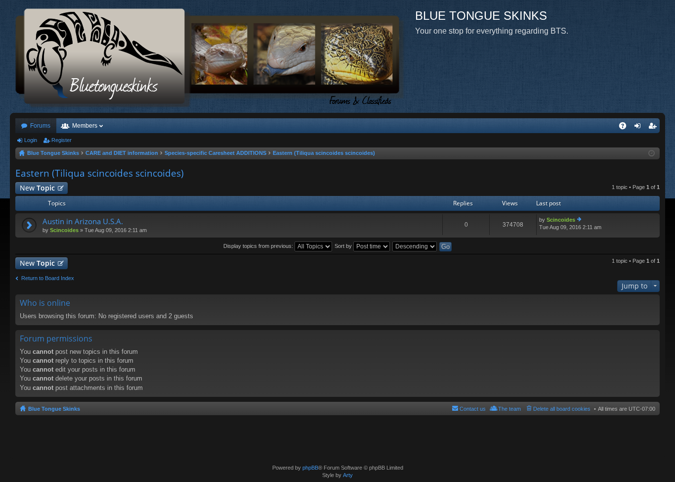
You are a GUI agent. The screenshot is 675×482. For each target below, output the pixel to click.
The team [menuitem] (509, 409)
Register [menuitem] (654, 127)
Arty (348, 475)
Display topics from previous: (259, 246)
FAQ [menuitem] (626, 127)
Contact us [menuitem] (473, 409)
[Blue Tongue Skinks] (212, 56)
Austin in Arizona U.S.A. (82, 221)
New (37, 188)
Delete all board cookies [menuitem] (562, 409)
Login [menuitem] (639, 127)
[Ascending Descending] (415, 246)
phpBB (310, 468)
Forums (40, 125)
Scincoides (64, 230)
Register (61, 140)
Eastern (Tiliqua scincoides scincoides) (99, 173)
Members (84, 125)
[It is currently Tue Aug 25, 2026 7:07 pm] (651, 153)
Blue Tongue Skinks (54, 409)
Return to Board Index (47, 278)
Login (30, 140)
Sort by (344, 246)
